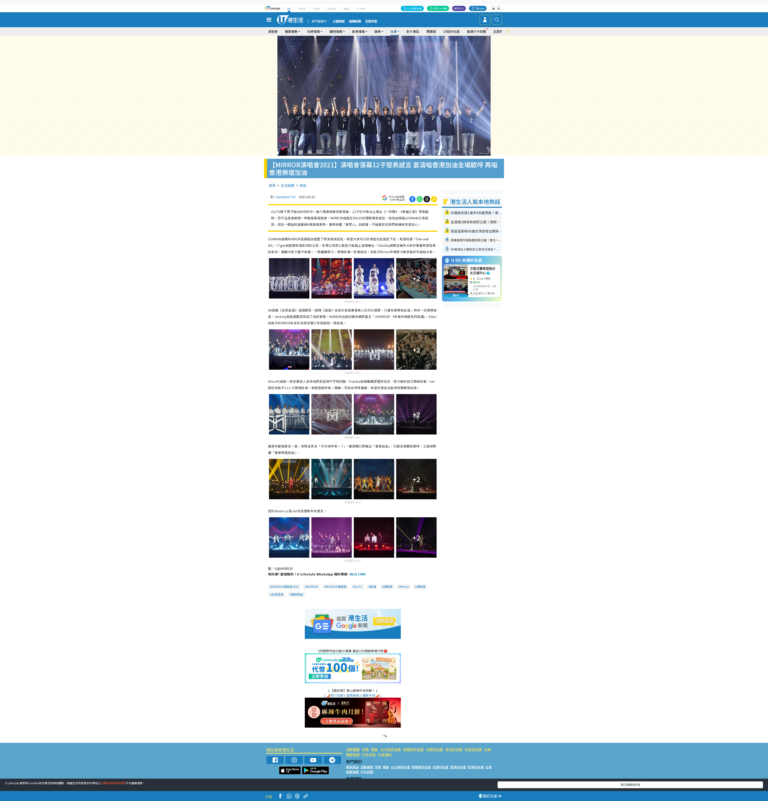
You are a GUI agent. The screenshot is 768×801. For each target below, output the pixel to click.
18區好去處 (451, 31)
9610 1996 (357, 574)
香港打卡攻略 (476, 31)
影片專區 (412, 31)
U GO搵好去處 (414, 8)
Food (316, 8)
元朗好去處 (434, 749)
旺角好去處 (473, 749)
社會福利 (385, 754)
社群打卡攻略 (440, 8)
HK (289, 8)
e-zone (361, 8)
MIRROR (312, 586)
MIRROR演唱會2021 (285, 586)
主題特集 (499, 31)
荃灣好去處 (453, 749)
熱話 (303, 185)
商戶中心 (459, 8)
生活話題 (287, 185)
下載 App (480, 8)
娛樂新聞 (355, 21)
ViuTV (358, 586)
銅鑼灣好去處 (413, 749)
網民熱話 (352, 767)
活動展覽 (353, 749)
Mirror (404, 586)
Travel (302, 8)
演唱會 (273, 31)
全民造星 (278, 594)
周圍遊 (431, 31)
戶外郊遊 (369, 754)
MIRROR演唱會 (336, 586)
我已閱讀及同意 (630, 785)
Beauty (331, 8)
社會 (487, 749)
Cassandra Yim (285, 196)
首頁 (272, 185)
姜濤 (373, 586)
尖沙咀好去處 (390, 749)
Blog (346, 8)
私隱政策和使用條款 (113, 783)
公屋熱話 (339, 21)
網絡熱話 (297, 594)
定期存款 (371, 21)
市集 (365, 749)
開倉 (374, 749)
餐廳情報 (353, 754)
